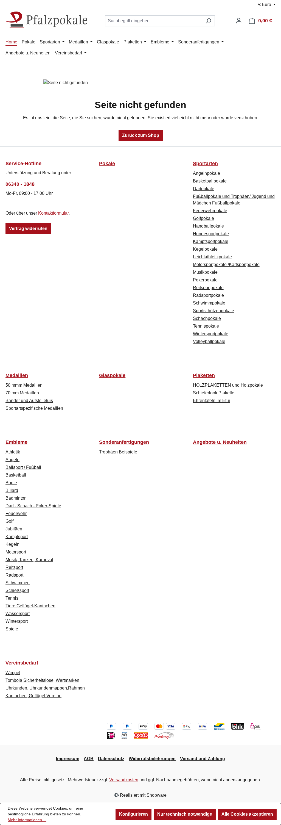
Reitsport (14, 567)
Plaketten (204, 375)
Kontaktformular (53, 213)
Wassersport (17, 613)
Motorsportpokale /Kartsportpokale (226, 264)
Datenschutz (111, 758)
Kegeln (12, 544)
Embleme (16, 442)
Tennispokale (206, 326)
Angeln (12, 459)
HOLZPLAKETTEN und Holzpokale (228, 385)
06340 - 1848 (20, 184)
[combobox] (153, 20)
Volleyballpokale (209, 341)
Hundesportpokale (211, 233)
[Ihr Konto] (238, 20)
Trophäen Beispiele (118, 452)
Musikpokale (205, 272)
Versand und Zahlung (202, 758)
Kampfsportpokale (210, 241)
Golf (9, 521)
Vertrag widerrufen (28, 228)
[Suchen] (208, 20)
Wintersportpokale (210, 333)
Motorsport (15, 552)
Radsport (14, 575)
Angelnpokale (206, 173)
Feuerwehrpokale (210, 210)
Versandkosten (123, 779)
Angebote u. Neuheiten (220, 442)
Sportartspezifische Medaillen (34, 408)
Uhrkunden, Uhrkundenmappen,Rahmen (45, 688)
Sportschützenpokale (213, 310)
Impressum (67, 758)
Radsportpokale (208, 295)
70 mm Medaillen (22, 393)
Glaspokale (112, 375)
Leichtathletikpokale (212, 256)
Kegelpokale (205, 249)
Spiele (11, 629)
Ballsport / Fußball (23, 467)
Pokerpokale (205, 280)
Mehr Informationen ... (27, 820)
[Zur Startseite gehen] (46, 20)
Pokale (107, 163)
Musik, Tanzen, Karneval (29, 559)
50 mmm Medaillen (24, 385)
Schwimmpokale (209, 303)
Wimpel (12, 672)
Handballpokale (208, 226)
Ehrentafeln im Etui (211, 400)
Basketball (15, 475)
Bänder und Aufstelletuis (29, 400)
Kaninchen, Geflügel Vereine (33, 695)
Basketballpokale (210, 181)
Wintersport (16, 621)
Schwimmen (17, 582)
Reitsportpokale (208, 287)
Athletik (12, 452)
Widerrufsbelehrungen (152, 758)
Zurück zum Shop (140, 135)
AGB (89, 758)
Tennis (11, 598)
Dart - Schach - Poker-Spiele (33, 505)
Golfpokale (203, 218)
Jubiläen (13, 529)
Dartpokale (203, 188)
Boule (11, 482)
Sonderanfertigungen (124, 442)
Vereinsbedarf (21, 663)
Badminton (16, 498)
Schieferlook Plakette (213, 393)
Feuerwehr (16, 513)
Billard (11, 490)
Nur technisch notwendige (184, 814)
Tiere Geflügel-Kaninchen (30, 605)
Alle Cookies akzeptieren (247, 814)
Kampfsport (16, 536)
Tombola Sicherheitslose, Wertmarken (42, 680)
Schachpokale (207, 318)
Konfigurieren (133, 814)
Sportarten (205, 163)
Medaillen (16, 375)
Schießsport (17, 590)
